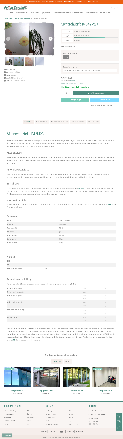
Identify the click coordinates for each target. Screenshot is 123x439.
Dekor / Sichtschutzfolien (22, 19)
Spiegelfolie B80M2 (46, 391)
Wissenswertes (9, 414)
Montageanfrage (75, 100)
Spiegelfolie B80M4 (105, 391)
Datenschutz (30, 417)
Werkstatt (71, 414)
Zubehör (81, 188)
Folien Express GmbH (59, 437)
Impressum (72, 421)
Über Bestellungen (52, 424)
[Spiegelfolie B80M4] (105, 377)
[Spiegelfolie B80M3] (76, 377)
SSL (28, 411)
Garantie (29, 421)
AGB (13, 340)
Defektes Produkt (10, 421)
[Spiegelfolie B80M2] (46, 377)
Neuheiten (8, 417)
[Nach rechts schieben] (51, 39)
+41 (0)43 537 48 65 (97, 415)
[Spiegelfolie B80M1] (17, 377)
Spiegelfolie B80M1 (17, 391)
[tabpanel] (61, 236)
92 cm (66, 57)
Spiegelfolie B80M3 (76, 391)
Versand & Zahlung (10, 411)
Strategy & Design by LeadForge (72, 437)
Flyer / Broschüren (52, 421)
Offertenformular (73, 411)
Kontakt (71, 417)
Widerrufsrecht (51, 417)
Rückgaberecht (51, 414)
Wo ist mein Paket (74, 424)
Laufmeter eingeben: (70, 67)
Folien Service (8, 19)
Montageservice (51, 411)
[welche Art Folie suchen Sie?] (111, 8)
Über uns (29, 414)
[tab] (28, 122)
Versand (72, 81)
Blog (6, 424)
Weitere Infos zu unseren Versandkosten (72, 83)
